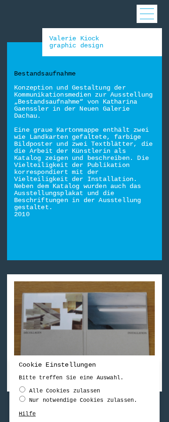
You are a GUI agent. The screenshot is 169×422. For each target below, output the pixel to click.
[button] (147, 14)
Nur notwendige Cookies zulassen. (83, 400)
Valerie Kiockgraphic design (76, 42)
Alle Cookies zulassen (64, 391)
